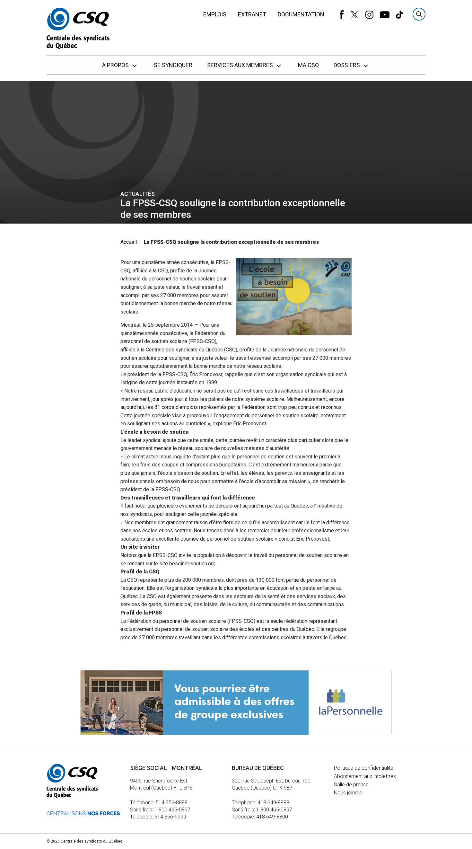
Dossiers (347, 65)
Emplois (214, 14)
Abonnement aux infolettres (365, 776)
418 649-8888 (273, 803)
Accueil (128, 242)
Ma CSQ (308, 65)
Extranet (252, 14)
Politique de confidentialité (363, 768)
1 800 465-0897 (172, 810)
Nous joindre (348, 793)
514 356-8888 (172, 803)
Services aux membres (240, 65)
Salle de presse (351, 785)
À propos (116, 65)
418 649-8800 (272, 817)
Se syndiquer (173, 65)
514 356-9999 (170, 817)
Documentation (301, 14)
